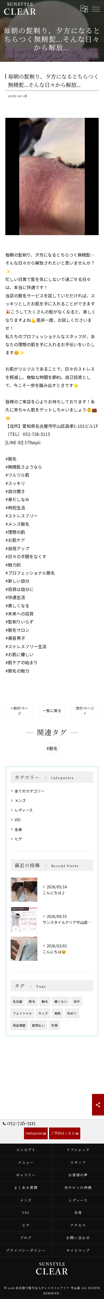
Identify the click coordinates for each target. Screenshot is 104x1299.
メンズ (20, 800)
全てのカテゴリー (30, 791)
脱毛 (32, 1001)
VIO (18, 819)
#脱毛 (52, 748)
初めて (72, 1013)
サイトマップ (78, 1250)
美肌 (57, 1013)
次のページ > (84, 710)
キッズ (43, 1013)
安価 (54, 1025)
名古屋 (17, 1001)
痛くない (60, 1001)
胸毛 (45, 1001)
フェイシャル (22, 1013)
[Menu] (96, 8)
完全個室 (19, 1025)
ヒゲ (18, 838)
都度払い (38, 1025)
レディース (24, 810)
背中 (77, 1001)
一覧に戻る (52, 710)
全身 (18, 829)
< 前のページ (19, 710)
